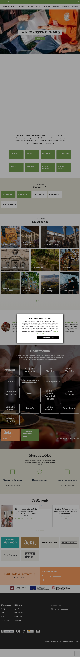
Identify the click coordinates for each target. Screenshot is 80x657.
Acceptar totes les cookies (48, 337)
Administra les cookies (28, 337)
